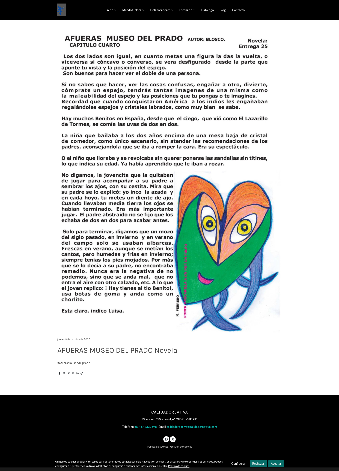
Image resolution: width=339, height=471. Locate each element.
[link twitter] (173, 439)
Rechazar (258, 463)
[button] (111, 10)
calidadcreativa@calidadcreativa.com (191, 427)
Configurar (238, 463)
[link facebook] (166, 439)
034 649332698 (146, 427)
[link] (61, 10)
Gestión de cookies (181, 446)
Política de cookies (157, 446)
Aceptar (276, 463)
